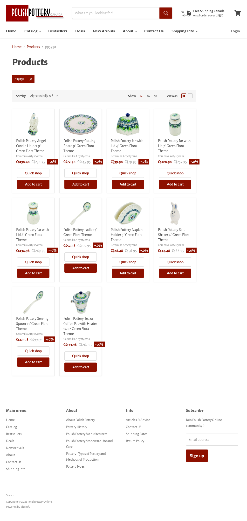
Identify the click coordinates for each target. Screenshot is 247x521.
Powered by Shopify (18, 506)
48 (155, 96)
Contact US (133, 427)
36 (148, 96)
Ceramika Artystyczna (29, 156)
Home (11, 31)
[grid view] (183, 95)
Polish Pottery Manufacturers (86, 434)
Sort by (21, 96)
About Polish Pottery (80, 420)
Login (235, 31)
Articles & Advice (138, 420)
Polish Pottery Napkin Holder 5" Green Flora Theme (127, 235)
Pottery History (76, 427)
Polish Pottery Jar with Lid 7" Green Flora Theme (174, 146)
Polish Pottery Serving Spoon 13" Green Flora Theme (32, 324)
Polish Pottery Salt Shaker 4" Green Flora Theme (174, 235)
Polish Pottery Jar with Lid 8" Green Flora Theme (32, 235)
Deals (80, 31)
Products (33, 47)
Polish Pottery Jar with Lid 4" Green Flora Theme (127, 146)
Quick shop (33, 173)
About (128, 31)
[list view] (190, 95)
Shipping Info (183, 31)
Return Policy (135, 441)
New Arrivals (104, 31)
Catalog (31, 31)
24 (141, 96)
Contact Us (154, 31)
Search (10, 495)
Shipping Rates (136, 434)
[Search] (165, 13)
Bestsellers (57, 31)
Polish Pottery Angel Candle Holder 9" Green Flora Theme (31, 146)
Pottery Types (75, 466)
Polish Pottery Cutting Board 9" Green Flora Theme (79, 146)
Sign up (197, 455)
